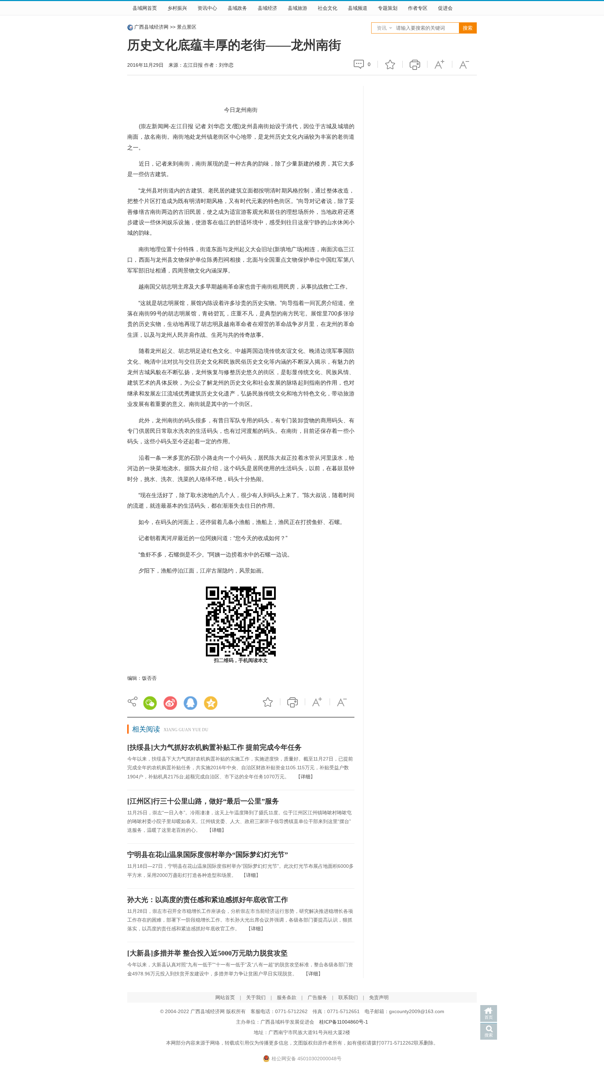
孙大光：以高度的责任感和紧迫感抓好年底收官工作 (207, 899)
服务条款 (286, 997)
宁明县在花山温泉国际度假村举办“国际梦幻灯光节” (207, 854)
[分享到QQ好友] (190, 703)
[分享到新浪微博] (170, 703)
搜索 (488, 1035)
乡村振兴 (177, 8)
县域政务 (237, 8)
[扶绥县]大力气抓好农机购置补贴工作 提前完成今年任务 (214, 747)
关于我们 (256, 997)
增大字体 (439, 64)
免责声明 (379, 997)
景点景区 (186, 27)
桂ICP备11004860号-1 (343, 1022)
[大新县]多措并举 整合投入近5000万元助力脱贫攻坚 (207, 953)
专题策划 (387, 8)
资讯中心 (207, 8)
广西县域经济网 (151, 27)
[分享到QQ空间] (211, 703)
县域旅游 (297, 8)
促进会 (445, 8)
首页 (488, 1017)
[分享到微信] (150, 703)
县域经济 (267, 8)
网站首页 (225, 997)
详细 (305, 776)
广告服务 (317, 997)
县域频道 (357, 8)
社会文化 (327, 8)
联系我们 (348, 997)
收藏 (390, 64)
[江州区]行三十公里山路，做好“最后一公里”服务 (203, 801)
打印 (415, 64)
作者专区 (417, 8)
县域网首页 (144, 8)
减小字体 (464, 64)
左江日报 (193, 65)
